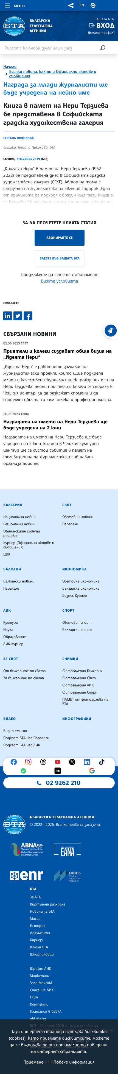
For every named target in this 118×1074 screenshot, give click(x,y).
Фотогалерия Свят (79, 678)
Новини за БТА (42, 911)
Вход (105, 25)
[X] (73, 762)
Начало (9, 67)
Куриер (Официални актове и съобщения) (28, 545)
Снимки (70, 659)
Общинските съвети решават (21, 533)
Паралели (70, 524)
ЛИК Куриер (13, 644)
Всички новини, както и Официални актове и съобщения (52, 74)
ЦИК (6, 554)
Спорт (68, 610)
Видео (9, 719)
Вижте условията (59, 281)
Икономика (74, 569)
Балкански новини (18, 581)
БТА (33, 889)
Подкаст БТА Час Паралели (26, 738)
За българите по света (23, 678)
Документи (40, 933)
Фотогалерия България (82, 671)
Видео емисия (15, 731)
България (12, 505)
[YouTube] (59, 762)
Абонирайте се (59, 238)
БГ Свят (10, 659)
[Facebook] (15, 762)
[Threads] (44, 762)
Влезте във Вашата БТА (59, 258)
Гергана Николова (18, 138)
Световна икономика (80, 581)
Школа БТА (39, 947)
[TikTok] (102, 762)
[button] (71, 5)
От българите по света (24, 671)
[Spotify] (24, 770)
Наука (8, 630)
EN (82, 5)
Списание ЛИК (42, 990)
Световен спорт (77, 622)
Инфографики (76, 719)
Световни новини (77, 517)
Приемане (33, 1062)
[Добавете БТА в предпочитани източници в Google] (93, 770)
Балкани (12, 569)
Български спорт (77, 630)
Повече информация (74, 1062)
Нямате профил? (101, 33)
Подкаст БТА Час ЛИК (21, 745)
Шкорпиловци (42, 954)
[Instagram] (29, 762)
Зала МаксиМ (41, 983)
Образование (14, 637)
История (37, 926)
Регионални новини (19, 524)
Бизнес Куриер (74, 595)
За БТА (35, 897)
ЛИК (7, 610)
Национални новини (20, 517)
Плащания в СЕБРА (45, 1011)
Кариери (37, 940)
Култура (10, 622)
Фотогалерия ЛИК (78, 685)
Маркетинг (39, 976)
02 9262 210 (63, 782)
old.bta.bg (38, 1019)
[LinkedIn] (88, 762)
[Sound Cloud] (59, 770)
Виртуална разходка (48, 904)
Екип (34, 997)
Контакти (39, 1004)
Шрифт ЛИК (40, 969)
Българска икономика (80, 588)
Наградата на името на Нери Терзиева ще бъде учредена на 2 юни (55, 425)
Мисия (35, 918)
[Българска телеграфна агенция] (14, 824)
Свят (67, 505)
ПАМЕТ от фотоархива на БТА (85, 701)
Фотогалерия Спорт (80, 692)
